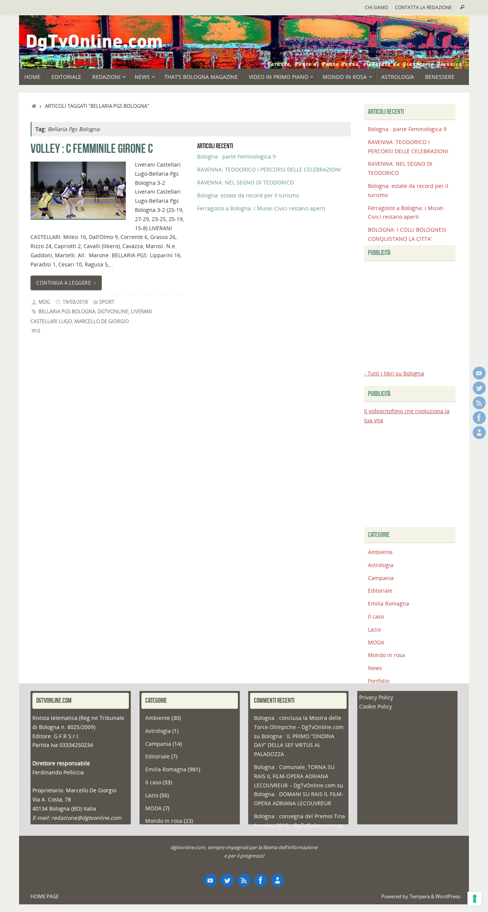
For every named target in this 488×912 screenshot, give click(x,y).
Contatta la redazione (423, 7)
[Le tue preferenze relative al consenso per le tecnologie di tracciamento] (474, 898)
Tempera (419, 896)
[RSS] (479, 402)
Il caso (376, 616)
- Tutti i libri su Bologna (394, 373)
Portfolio (378, 680)
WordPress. (448, 896)
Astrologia (380, 565)
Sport (106, 302)
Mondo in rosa (386, 655)
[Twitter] (479, 387)
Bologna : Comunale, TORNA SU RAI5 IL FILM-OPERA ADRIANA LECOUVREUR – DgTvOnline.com (295, 776)
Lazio (374, 629)
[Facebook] (479, 417)
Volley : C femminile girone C (91, 148)
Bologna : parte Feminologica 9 (236, 156)
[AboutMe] (479, 432)
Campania (381, 578)
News (375, 668)
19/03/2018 (75, 302)
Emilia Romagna (388, 603)
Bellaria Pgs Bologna (67, 311)
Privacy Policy (376, 697)
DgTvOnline (113, 311)
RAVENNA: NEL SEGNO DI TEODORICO (245, 182)
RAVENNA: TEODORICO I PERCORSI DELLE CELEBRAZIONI (269, 169)
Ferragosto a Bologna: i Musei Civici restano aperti (261, 208)
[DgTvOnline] (479, 373)
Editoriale (380, 590)
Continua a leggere (63, 283)
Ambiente (380, 552)
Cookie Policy (375, 706)
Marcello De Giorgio (101, 321)
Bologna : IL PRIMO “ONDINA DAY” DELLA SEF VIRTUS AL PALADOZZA (294, 745)
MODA (376, 642)
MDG (44, 302)
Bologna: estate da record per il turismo (248, 195)
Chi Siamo (376, 7)
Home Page (44, 896)
